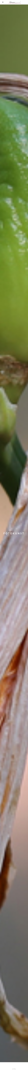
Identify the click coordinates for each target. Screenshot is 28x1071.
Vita (14, 1069)
